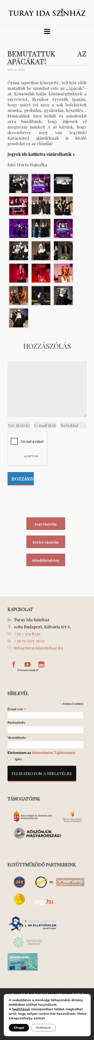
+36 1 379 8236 (27, 633)
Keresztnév (16, 722)
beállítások (21, 1009)
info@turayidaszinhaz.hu (38, 647)
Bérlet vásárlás (46, 542)
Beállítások (43, 1028)
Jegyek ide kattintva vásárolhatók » (41, 154)
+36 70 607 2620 (29, 640)
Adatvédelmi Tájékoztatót (53, 753)
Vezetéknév (17, 738)
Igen (18, 759)
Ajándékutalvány (46, 560)
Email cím (17, 709)
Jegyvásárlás (46, 524)
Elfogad (19, 1028)
